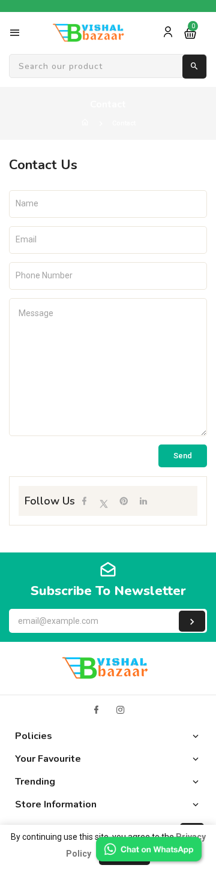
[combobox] (108, 67)
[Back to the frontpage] (85, 123)
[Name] (192, 621)
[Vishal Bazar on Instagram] (120, 710)
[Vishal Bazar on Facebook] (96, 710)
